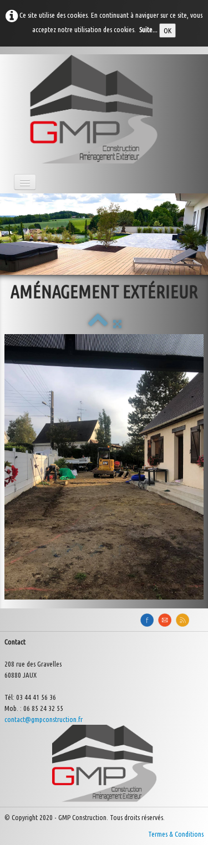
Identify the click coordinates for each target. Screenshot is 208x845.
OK (167, 30)
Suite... (148, 29)
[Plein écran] (117, 323)
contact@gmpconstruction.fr (43, 719)
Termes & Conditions (176, 834)
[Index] (98, 323)
